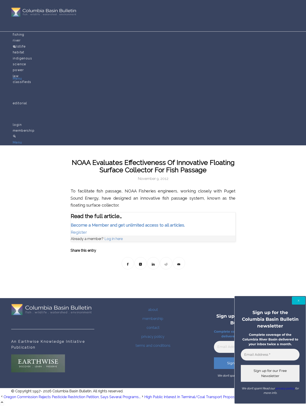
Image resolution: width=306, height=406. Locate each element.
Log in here (113, 239)
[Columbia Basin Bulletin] (44, 15)
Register (79, 232)
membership (152, 319)
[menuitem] (154, 34)
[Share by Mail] (179, 263)
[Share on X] (140, 263)
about (153, 310)
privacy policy (152, 336)
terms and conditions (153, 345)
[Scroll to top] (2, 402)
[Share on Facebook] (128, 263)
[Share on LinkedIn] (153, 263)
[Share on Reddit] (166, 263)
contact (153, 327)
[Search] (14, 136)
